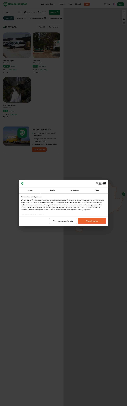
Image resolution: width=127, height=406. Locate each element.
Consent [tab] (30, 190)
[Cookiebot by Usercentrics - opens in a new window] (97, 183)
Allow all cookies (92, 221)
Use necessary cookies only (63, 221)
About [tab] (97, 190)
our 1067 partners (33, 200)
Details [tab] (52, 190)
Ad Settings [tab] (75, 190)
